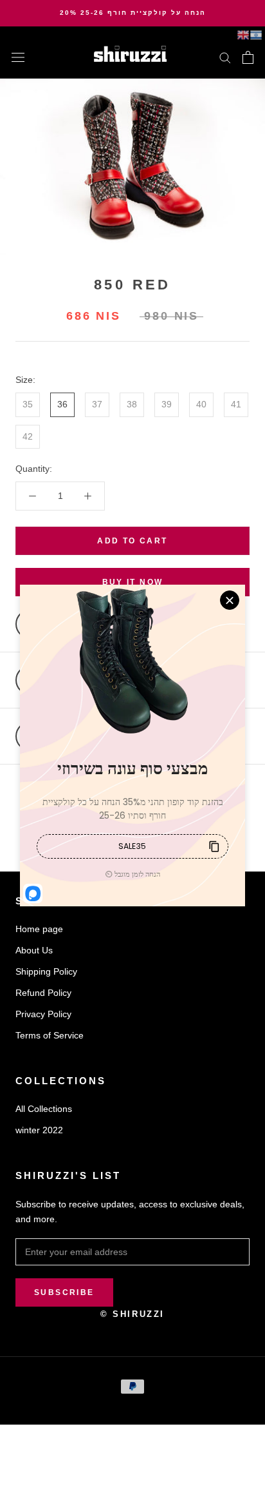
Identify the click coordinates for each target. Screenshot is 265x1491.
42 (28, 436)
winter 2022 (39, 1130)
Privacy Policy (43, 1014)
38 (132, 404)
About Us (34, 950)
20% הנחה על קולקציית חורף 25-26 (133, 12)
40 (201, 404)
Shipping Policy (46, 971)
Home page (39, 929)
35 (28, 404)
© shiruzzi (132, 1314)
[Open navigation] (18, 57)
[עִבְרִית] (256, 35)
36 (62, 404)
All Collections (43, 1109)
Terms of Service (49, 1035)
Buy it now (132, 582)
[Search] (225, 57)
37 (97, 404)
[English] (243, 35)
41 (236, 404)
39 (166, 404)
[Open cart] (247, 57)
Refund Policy (43, 993)
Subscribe (64, 1292)
